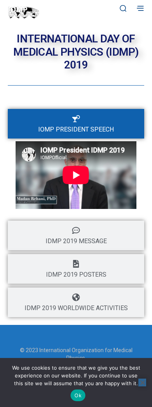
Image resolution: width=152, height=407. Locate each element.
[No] (142, 382)
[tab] (76, 124)
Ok (77, 395)
